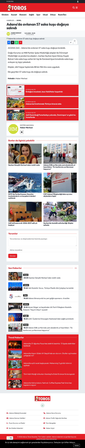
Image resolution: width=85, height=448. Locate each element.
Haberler (10, 20)
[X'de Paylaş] (12, 42)
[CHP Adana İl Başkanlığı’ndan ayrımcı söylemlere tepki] (60, 182)
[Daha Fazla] (20, 42)
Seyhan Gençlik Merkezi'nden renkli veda (24, 165)
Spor (38, 14)
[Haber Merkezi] (13, 129)
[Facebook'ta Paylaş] (8, 42)
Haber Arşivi (50, 428)
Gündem (5, 14)
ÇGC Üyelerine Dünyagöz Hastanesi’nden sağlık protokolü (49, 319)
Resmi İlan (62, 14)
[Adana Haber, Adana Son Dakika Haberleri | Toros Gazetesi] (17, 7)
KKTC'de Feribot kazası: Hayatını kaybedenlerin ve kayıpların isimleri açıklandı (22, 196)
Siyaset (14, 14)
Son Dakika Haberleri (16, 428)
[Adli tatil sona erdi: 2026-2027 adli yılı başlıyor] (25, 211)
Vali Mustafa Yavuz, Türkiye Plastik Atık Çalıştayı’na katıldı (48, 288)
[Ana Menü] (77, 7)
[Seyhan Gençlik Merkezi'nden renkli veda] (25, 153)
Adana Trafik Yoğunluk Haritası (56, 418)
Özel (25, 295)
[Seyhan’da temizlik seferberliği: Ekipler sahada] (60, 211)
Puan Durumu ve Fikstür (17, 423)
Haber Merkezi (26, 127)
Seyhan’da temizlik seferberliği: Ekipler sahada (58, 224)
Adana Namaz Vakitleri (17, 418)
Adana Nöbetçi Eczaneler (17, 413)
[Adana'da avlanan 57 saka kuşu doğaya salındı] (43, 38)
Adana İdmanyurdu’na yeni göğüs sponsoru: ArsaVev (47, 298)
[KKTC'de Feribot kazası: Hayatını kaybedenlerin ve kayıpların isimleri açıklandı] (25, 182)
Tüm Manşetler (51, 423)
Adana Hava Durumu (53, 413)
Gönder (13, 256)
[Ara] (74, 7)
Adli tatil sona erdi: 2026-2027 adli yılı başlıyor (22, 224)
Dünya (53, 14)
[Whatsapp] (42, 405)
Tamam (77, 445)
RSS (10, 438)
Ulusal (45, 14)
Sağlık (31, 14)
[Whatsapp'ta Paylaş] (16, 42)
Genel (18, 20)
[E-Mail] (21, 132)
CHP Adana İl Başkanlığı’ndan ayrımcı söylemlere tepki (57, 195)
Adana (26, 285)
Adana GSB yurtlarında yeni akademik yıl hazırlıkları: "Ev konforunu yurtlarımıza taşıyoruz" (59, 167)
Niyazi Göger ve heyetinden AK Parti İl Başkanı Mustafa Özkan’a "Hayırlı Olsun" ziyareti (47, 308)
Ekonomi (22, 14)
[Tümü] (76, 268)
